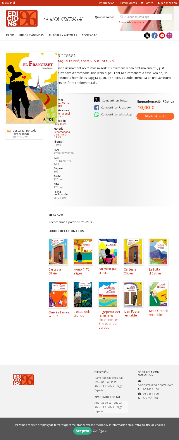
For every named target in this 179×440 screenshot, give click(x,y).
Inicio (10, 35)
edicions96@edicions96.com (155, 385)
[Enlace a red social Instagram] (169, 35)
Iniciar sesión (169, 3)
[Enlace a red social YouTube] (162, 35)
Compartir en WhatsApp (116, 114)
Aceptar (83, 430)
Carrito (149, 3)
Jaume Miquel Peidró (63, 61)
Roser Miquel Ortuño (97, 61)
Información (106, 3)
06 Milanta (60, 124)
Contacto (90, 35)
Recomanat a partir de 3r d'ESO (62, 134)
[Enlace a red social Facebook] (154, 35)
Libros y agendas (31, 35)
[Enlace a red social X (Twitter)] (147, 35)
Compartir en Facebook (115, 107)
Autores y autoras (62, 35)
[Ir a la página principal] (22, 17)
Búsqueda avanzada (131, 22)
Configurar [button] (100, 430)
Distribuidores (128, 3)
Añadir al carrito (156, 116)
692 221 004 (150, 398)
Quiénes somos (104, 17)
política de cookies (153, 425)
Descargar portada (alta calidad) (24, 133)
